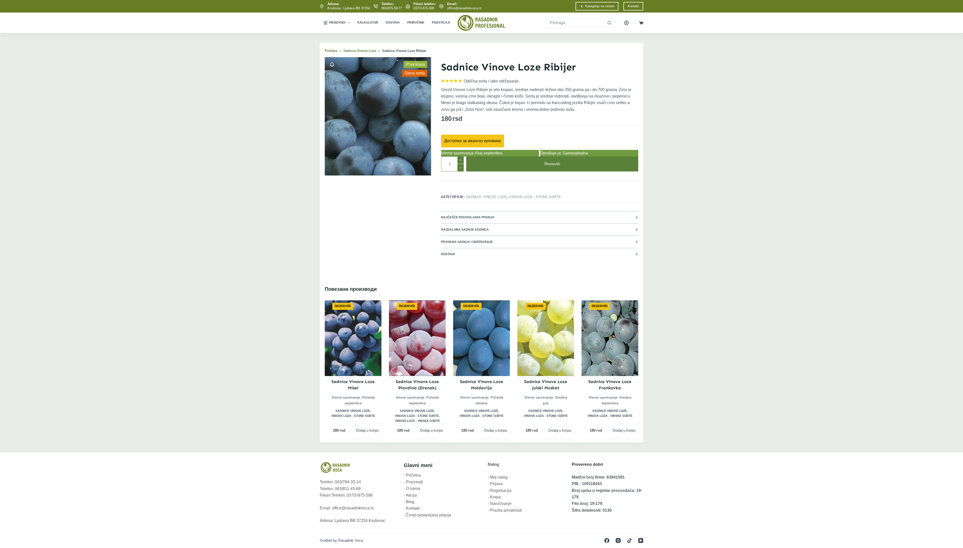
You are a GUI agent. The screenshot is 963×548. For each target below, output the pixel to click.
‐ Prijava (495, 484)
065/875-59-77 (391, 8)
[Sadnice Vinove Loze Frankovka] (610, 338)
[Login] (626, 23)
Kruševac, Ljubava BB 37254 (349, 8)
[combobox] (575, 23)
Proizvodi (337, 22)
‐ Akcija (410, 495)
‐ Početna (412, 475)
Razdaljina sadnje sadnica (465, 229)
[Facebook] (606, 540)
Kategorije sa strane (599, 6)
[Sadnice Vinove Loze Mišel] (353, 338)
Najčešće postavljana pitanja (467, 217)
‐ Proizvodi (413, 482)
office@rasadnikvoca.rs (464, 8)
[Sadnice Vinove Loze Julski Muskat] (545, 338)
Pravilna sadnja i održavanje (467, 242)
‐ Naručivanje (500, 503)
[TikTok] (629, 540)
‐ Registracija (499, 490)
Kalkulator (367, 22)
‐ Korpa (494, 497)
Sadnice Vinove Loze (486, 197)
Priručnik (415, 22)
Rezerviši (552, 164)
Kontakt (633, 6)
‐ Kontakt (412, 508)
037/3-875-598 (424, 8)
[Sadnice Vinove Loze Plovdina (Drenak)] (417, 338)
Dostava (393, 22)
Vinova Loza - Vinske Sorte (417, 421)
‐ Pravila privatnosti (505, 510)
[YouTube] (640, 540)
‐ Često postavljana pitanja (427, 515)
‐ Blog (409, 502)
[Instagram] (618, 540)
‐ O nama (412, 488)
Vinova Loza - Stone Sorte (535, 197)
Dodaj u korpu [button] (367, 430)
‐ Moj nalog (498, 477)
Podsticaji (441, 22)
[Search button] (609, 23)
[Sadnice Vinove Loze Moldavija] (481, 338)
